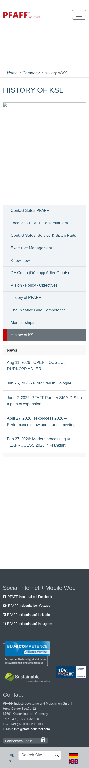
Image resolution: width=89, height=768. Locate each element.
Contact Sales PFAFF (30, 210)
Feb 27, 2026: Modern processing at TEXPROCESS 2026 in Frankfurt (38, 442)
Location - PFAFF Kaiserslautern (39, 223)
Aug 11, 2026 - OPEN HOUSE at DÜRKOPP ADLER (35, 365)
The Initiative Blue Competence (38, 310)
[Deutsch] (73, 755)
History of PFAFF (26, 297)
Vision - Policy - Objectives (34, 285)
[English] (73, 761)
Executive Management (31, 248)
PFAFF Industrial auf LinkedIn (28, 615)
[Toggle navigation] (79, 15)
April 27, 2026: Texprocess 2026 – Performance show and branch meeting (41, 421)
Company (31, 73)
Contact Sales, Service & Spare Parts (43, 235)
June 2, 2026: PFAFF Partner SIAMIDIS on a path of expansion (44, 401)
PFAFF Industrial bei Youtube (29, 605)
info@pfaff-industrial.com (32, 729)
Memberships (22, 322)
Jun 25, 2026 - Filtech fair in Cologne (39, 383)
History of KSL (23, 335)
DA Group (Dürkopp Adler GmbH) (40, 273)
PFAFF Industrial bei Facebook (30, 597)
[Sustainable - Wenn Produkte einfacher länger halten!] (28, 678)
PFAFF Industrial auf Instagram (29, 624)
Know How (20, 260)
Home (12, 73)
